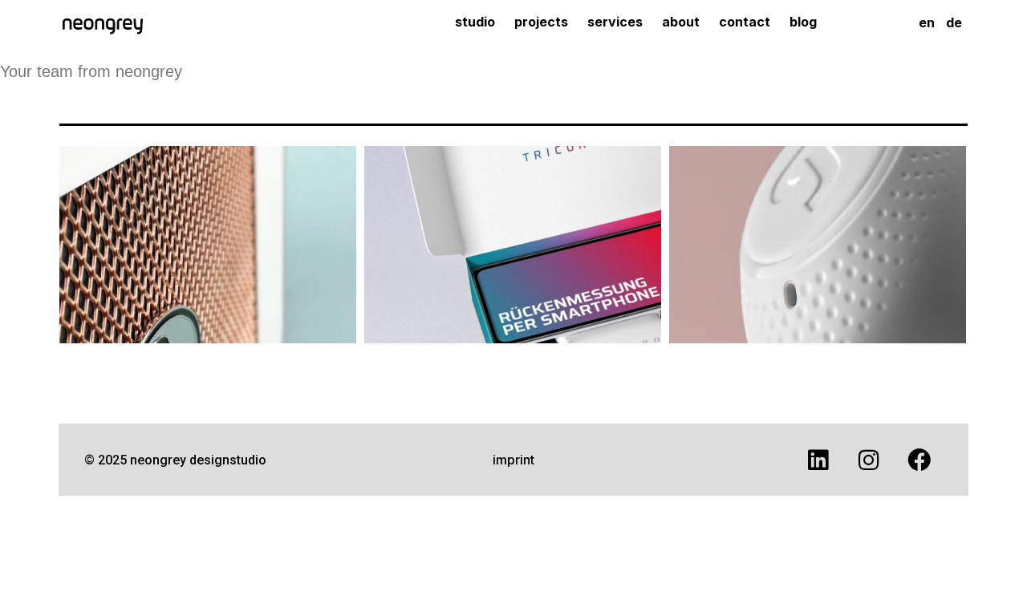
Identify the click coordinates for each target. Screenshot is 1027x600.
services (614, 22)
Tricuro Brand (513, 237)
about (680, 22)
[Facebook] (919, 459)
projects (540, 22)
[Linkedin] (818, 459)
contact (743, 22)
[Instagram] (869, 459)
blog (802, 22)
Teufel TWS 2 (818, 237)
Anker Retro (208, 237)
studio (474, 22)
